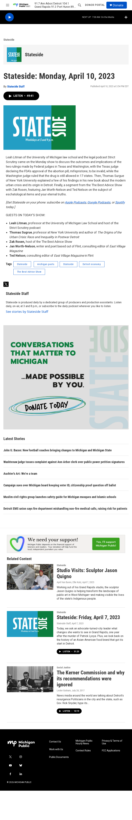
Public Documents (59, 757)
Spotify (120, 202)
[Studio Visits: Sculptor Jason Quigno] (30, 577)
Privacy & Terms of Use (112, 742)
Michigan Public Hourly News (84, 742)
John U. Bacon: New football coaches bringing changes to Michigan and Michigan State (57, 450)
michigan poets (45, 264)
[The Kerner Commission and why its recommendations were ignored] (30, 679)
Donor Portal (95, 5)
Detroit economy (92, 264)
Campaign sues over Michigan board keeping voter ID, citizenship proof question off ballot (59, 485)
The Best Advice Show (29, 271)
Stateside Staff (16, 86)
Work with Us (56, 749)
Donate (118, 5)
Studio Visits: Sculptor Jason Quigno (87, 573)
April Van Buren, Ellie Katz (69, 582)
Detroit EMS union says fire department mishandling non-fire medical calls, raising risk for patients (65, 508)
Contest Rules (83, 750)
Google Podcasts (98, 202)
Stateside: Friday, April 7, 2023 (88, 617)
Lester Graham (64, 690)
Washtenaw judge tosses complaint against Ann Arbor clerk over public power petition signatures (64, 462)
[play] (9, 17)
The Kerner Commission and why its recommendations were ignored (90, 679)
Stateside (8, 39)
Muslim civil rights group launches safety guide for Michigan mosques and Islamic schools (59, 497)
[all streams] (127, 17)
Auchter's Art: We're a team (20, 473)
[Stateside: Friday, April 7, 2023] (30, 624)
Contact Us (55, 741)
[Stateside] (14, 54)
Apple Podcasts (75, 202)
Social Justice (63, 667)
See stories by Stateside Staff (27, 311)
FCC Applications (111, 750)
